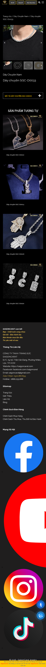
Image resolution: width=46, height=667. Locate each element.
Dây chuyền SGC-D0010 (15, 155)
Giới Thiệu (7, 396)
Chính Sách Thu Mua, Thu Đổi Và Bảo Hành (22, 419)
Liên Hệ (6, 399)
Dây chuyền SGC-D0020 (15, 303)
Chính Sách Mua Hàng (13, 416)
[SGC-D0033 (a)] (23, 42)
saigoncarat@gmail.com (19, 373)
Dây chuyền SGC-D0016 (15, 254)
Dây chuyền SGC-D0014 (15, 204)
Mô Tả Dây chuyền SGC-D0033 (18, 96)
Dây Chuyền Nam (21, 16)
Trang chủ (7, 16)
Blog (5, 402)
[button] (4, 43)
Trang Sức (7, 392)
